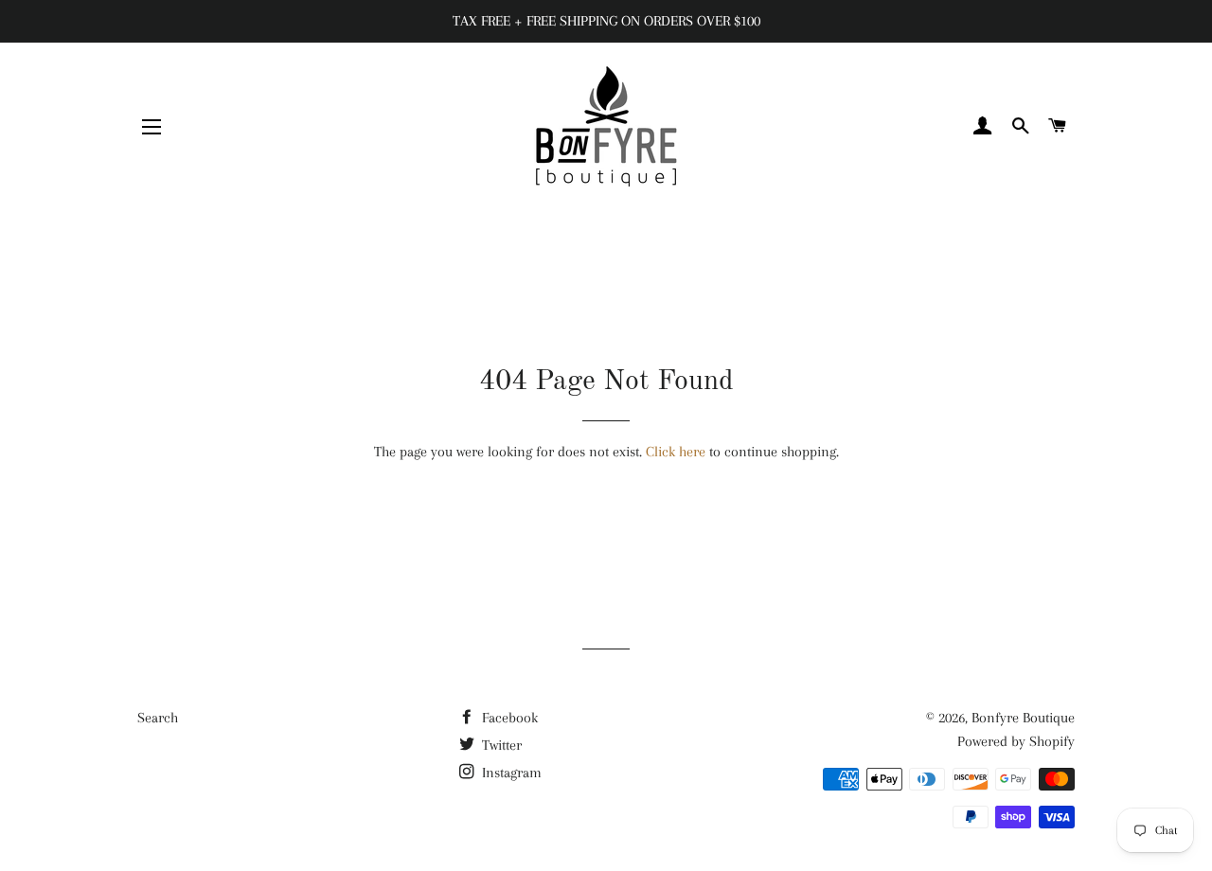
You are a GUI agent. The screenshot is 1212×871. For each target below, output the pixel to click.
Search (157, 717)
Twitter (500, 745)
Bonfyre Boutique (1023, 717)
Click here (675, 451)
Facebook (508, 717)
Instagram (510, 772)
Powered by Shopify (1016, 741)
